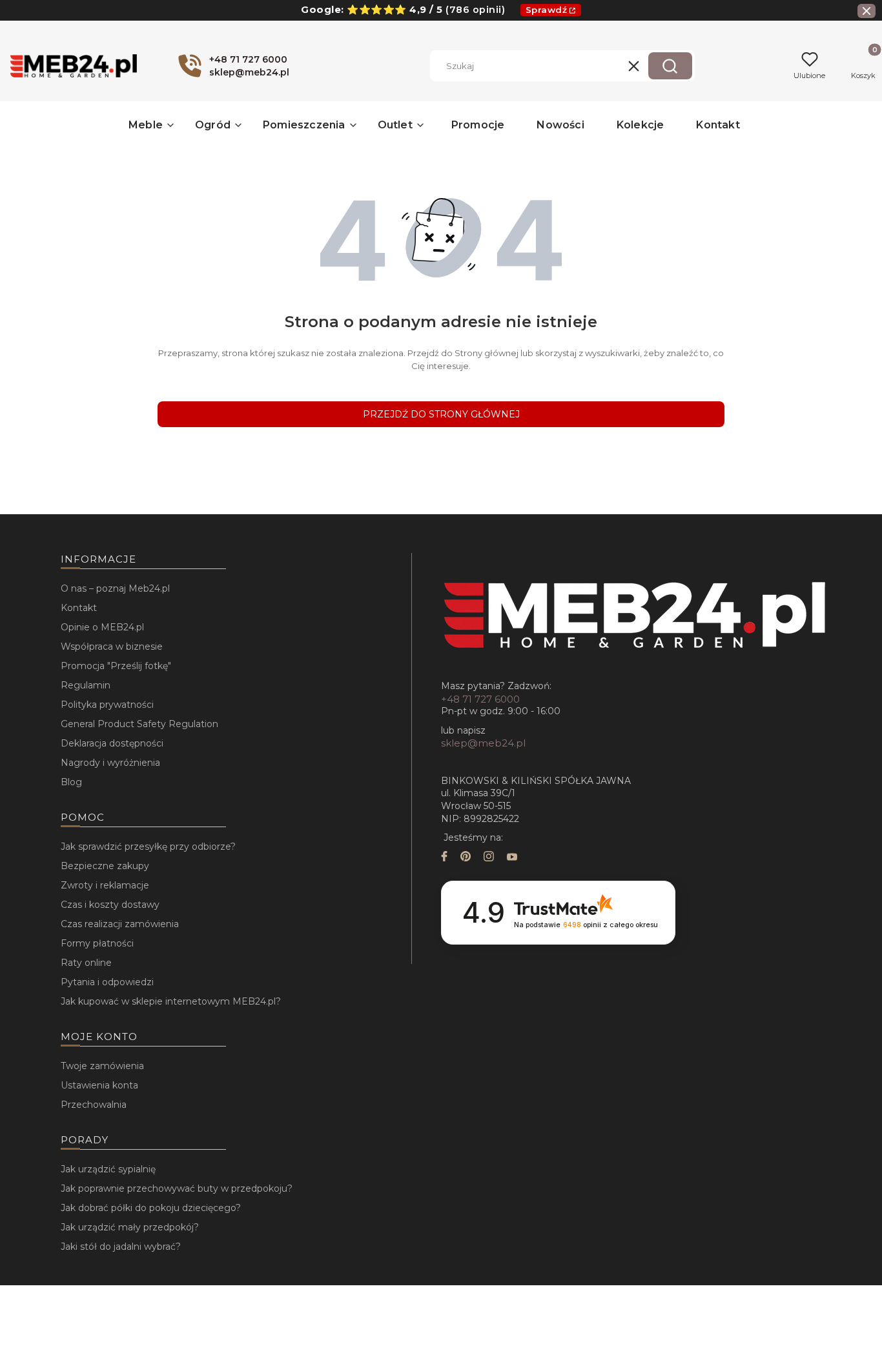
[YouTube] (512, 858)
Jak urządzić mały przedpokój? (130, 1227)
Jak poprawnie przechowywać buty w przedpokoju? (176, 1188)
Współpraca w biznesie (112, 646)
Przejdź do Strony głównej (441, 414)
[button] (670, 65)
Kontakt (79, 608)
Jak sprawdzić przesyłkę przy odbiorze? (148, 846)
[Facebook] (444, 858)
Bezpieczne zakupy (105, 866)
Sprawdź (547, 10)
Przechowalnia (94, 1104)
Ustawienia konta (99, 1085)
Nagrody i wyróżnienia (110, 762)
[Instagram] (489, 858)
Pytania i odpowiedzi (107, 982)
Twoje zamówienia (102, 1066)
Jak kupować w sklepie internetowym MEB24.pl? (171, 1001)
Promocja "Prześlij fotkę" (116, 666)
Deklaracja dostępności (112, 743)
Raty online (86, 962)
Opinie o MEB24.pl (102, 627)
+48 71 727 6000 (480, 699)
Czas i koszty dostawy (110, 904)
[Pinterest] (465, 858)
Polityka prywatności (107, 704)
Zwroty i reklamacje (105, 885)
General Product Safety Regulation (139, 724)
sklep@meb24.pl (483, 743)
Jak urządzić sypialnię (108, 1169)
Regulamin (85, 685)
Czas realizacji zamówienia (120, 924)
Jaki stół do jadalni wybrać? (121, 1246)
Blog (71, 782)
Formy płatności (97, 943)
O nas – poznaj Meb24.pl (115, 588)
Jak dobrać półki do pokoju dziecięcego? (151, 1208)
